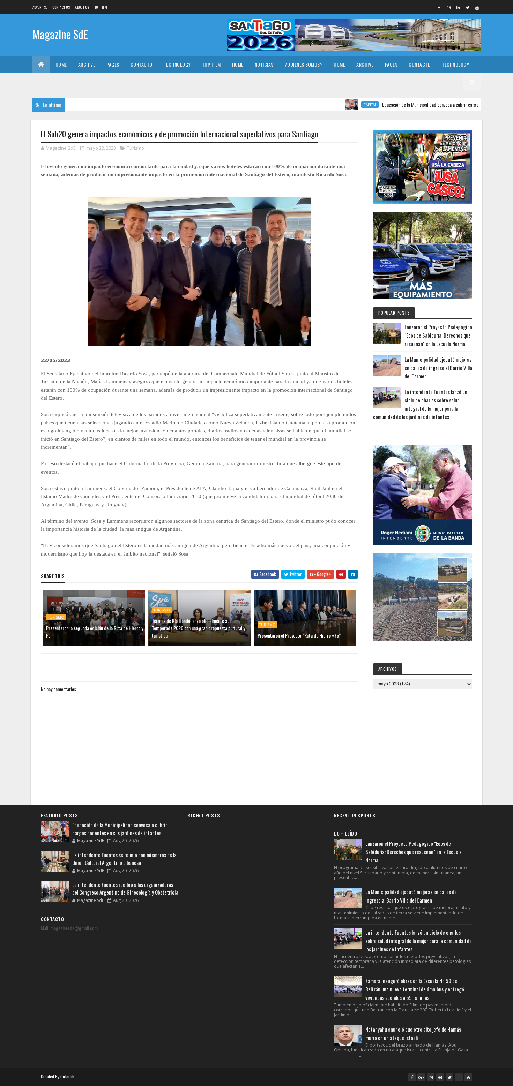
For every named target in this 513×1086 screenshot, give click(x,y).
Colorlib (67, 1076)
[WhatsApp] (459, 1077)
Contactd (142, 64)
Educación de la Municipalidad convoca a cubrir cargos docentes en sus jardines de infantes (119, 829)
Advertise (39, 7)
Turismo (135, 148)
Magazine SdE (60, 34)
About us (82, 7)
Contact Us (61, 7)
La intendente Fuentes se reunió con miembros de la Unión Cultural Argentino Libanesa (124, 859)
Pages (112, 64)
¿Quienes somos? (304, 64)
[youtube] (477, 7)
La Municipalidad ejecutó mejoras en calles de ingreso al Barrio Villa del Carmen (438, 367)
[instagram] (449, 7)
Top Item (101, 7)
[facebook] (439, 7)
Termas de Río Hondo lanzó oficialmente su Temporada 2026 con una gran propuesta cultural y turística (198, 628)
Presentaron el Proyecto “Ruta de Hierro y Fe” (299, 635)
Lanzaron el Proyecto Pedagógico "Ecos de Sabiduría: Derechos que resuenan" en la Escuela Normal (438, 335)
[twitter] (467, 7)
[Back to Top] (468, 1077)
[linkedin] (458, 7)
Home (61, 64)
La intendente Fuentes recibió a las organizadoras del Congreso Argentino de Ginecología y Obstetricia (125, 888)
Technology (177, 64)
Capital (342, 104)
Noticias (264, 64)
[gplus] (421, 1077)
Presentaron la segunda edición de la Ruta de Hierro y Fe (94, 631)
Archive (87, 64)
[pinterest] (440, 1077)
